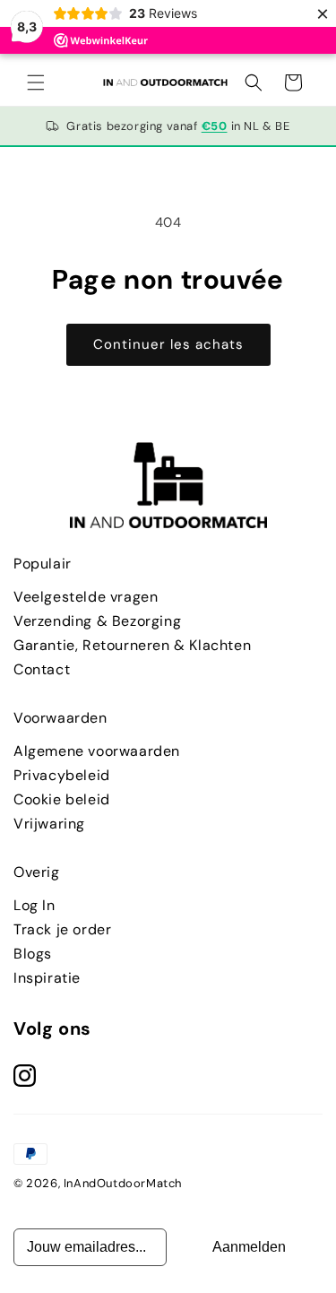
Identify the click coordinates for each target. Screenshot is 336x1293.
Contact (41, 669)
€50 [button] (215, 126)
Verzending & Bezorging (97, 621)
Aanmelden (249, 1246)
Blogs (32, 953)
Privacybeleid (61, 775)
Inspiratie (47, 977)
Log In (34, 905)
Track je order (62, 929)
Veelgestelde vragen (85, 596)
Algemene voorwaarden (96, 751)
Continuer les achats (168, 344)
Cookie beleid (61, 799)
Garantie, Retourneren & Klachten (132, 645)
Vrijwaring (49, 823)
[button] (36, 82)
